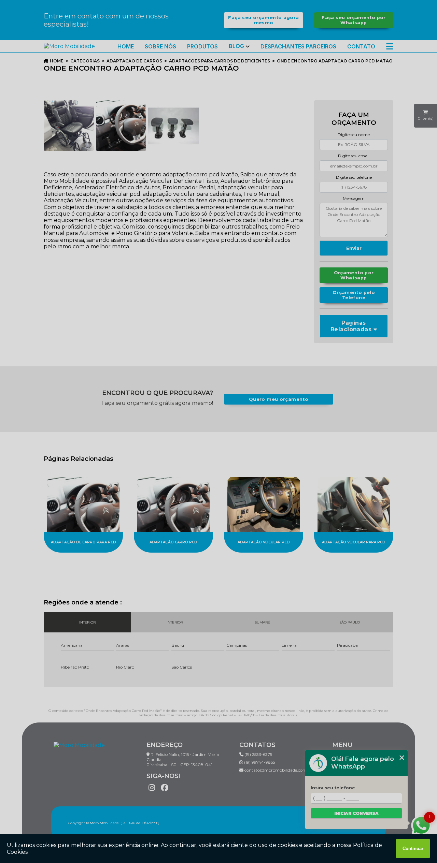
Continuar (413, 848)
